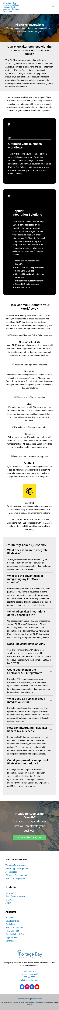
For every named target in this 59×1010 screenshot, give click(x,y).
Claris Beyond (11, 924)
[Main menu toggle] (53, 7)
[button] (29, 837)
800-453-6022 (29, 977)
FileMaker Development (16, 875)
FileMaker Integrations (15, 878)
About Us (9, 917)
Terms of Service (23, 999)
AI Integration (11, 872)
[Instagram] (27, 986)
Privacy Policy (36, 999)
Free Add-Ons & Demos (16, 934)
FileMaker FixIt (12, 931)
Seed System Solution (15, 896)
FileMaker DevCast (14, 927)
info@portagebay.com (29, 980)
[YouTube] (36, 986)
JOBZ (8, 903)
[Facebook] (22, 986)
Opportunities (11, 937)
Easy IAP (9, 893)
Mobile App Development (16, 868)
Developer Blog (12, 921)
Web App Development (15, 865)
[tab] (29, 560)
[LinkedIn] (32, 986)
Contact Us (10, 941)
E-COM (8, 900)
